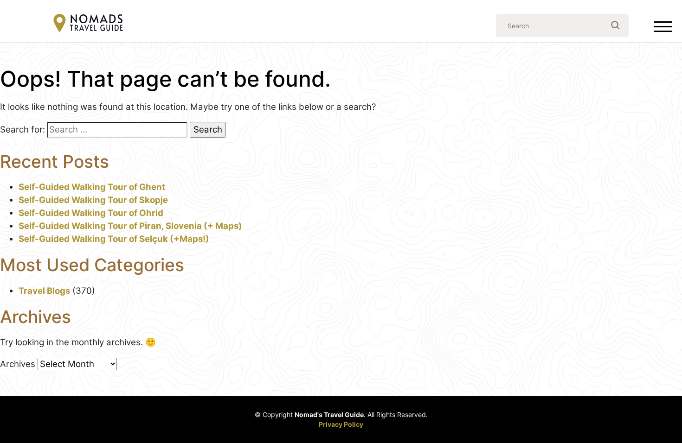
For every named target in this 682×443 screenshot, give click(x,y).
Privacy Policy (341, 424)
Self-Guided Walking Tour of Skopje (93, 200)
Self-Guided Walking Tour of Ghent (92, 187)
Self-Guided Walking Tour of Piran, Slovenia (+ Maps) (130, 226)
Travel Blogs (44, 290)
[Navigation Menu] (663, 29)
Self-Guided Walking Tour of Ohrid (91, 213)
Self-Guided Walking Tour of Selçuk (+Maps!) (114, 239)
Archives (17, 364)
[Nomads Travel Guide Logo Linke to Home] (88, 24)
